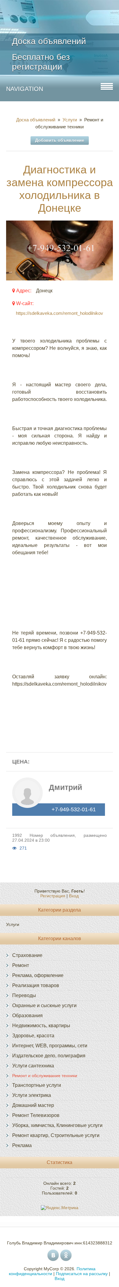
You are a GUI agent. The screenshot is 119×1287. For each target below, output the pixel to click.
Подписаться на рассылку (82, 1273)
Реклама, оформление (37, 975)
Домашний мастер (33, 1105)
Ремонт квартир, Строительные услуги (55, 1135)
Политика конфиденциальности (52, 1271)
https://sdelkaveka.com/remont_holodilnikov (59, 313)
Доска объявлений (37, 119)
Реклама (22, 1145)
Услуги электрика (31, 1095)
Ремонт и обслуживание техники (44, 1075)
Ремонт (20, 965)
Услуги (69, 119)
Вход (74, 895)
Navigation (24, 88)
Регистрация (52, 895)
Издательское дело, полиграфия (48, 1055)
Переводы (24, 995)
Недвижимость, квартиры (41, 1025)
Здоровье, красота (33, 1035)
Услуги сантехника (33, 1065)
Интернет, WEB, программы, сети (49, 1045)
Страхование (27, 955)
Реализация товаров (35, 985)
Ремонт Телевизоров (36, 1115)
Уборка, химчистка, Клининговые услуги (57, 1125)
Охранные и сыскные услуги (44, 1005)
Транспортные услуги (36, 1085)
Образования (27, 1015)
